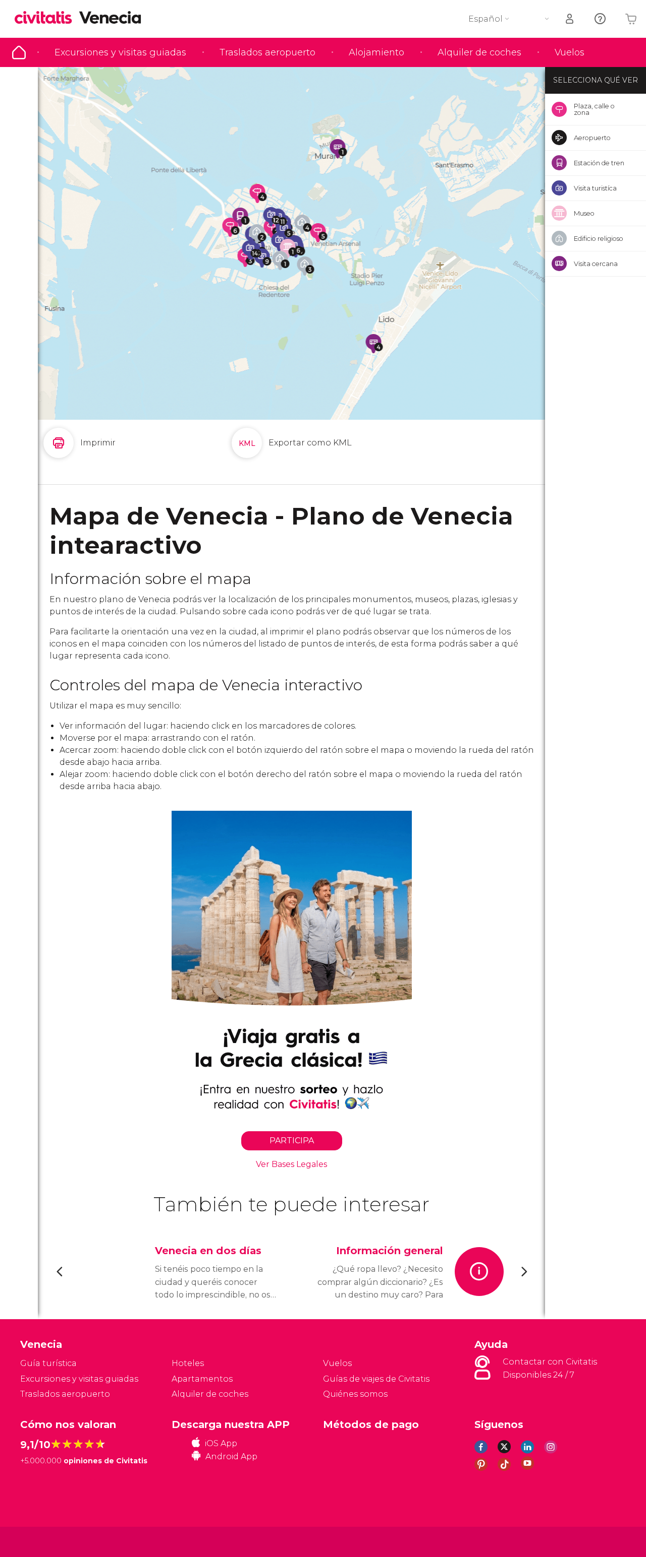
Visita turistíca (595, 188)
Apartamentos (202, 1379)
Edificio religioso (598, 238)
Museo (584, 213)
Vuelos (569, 52)
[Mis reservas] (570, 19)
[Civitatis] (45, 1541)
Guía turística (19, 52)
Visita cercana (596, 264)
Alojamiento (376, 52)
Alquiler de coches (479, 52)
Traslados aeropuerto (267, 52)
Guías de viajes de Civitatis (376, 1379)
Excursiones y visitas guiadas (120, 52)
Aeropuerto (592, 138)
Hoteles (188, 1363)
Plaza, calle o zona (594, 109)
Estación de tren (599, 163)
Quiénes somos (355, 1394)
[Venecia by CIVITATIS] (47, 18)
